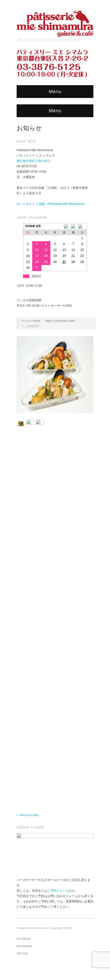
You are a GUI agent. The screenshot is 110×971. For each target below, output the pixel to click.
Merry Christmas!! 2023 (60, 320)
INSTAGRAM (24, 946)
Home (36, 320)
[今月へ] (73, 226)
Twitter (22, 953)
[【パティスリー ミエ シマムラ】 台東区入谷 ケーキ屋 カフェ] (55, 21)
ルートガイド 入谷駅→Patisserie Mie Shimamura (51, 203)
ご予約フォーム (58, 890)
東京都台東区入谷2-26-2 (33, 160)
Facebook (24, 939)
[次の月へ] (82, 226)
